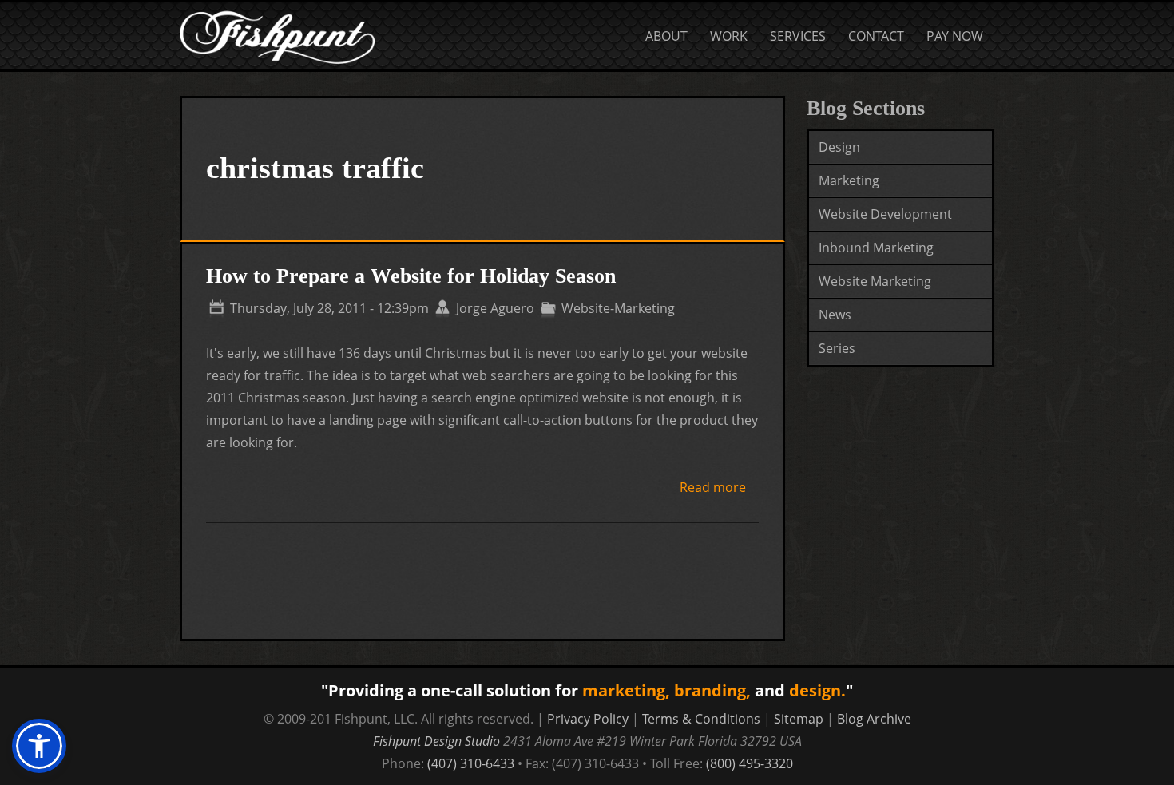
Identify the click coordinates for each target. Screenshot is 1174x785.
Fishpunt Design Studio (436, 741)
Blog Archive (874, 719)
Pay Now (954, 36)
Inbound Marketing (876, 247)
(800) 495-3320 (749, 763)
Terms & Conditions (701, 719)
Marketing (849, 180)
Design (839, 147)
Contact (876, 36)
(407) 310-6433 (470, 763)
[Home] (277, 13)
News (835, 314)
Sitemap (798, 719)
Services (798, 36)
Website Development (885, 214)
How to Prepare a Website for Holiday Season (411, 275)
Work (729, 36)
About (666, 36)
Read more (713, 488)
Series (837, 348)
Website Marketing (875, 281)
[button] (39, 746)
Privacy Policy (588, 719)
